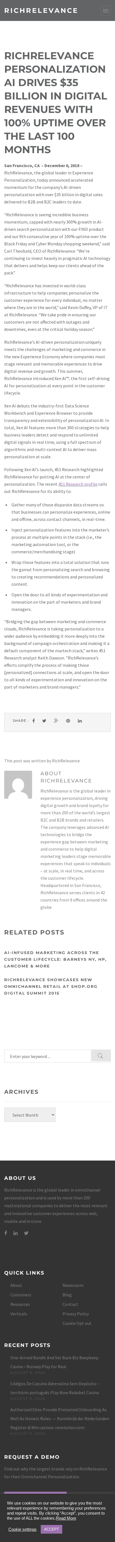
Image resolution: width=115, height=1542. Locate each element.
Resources (20, 1304)
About (16, 1285)
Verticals (18, 1313)
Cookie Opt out (77, 1323)
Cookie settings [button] (22, 1529)
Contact (70, 1304)
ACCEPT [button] (51, 1529)
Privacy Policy (76, 1313)
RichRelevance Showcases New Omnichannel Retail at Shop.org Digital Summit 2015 (51, 986)
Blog (67, 1294)
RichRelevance (41, 10)
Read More (66, 1518)
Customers (20, 1294)
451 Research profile (77, 484)
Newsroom (73, 1285)
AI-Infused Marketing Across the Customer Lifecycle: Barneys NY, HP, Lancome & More (55, 959)
